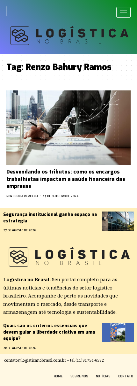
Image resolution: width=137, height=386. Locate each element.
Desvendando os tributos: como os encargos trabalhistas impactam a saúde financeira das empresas (65, 178)
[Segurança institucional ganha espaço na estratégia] (118, 221)
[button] (13, 11)
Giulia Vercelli (25, 196)
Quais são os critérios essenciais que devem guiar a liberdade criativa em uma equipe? (49, 332)
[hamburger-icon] (123, 12)
